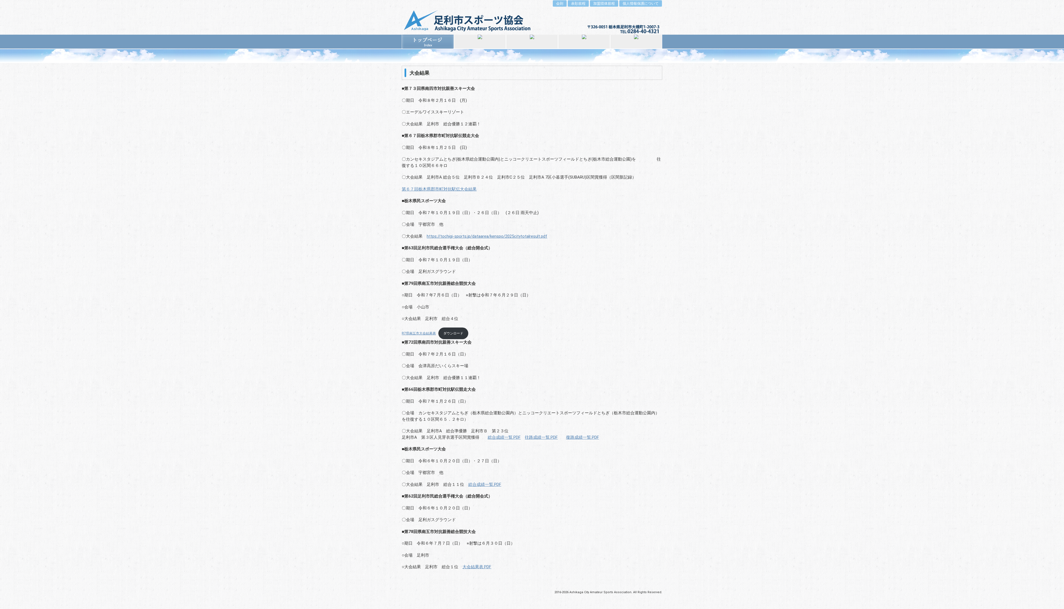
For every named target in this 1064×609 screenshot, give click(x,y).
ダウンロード (453, 333)
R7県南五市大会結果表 (419, 333)
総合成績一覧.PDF (504, 437)
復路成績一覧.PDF (582, 437)
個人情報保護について (641, 3)
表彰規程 (578, 3)
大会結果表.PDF (476, 566)
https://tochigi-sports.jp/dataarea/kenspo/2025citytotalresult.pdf (487, 236)
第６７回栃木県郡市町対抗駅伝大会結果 (439, 189)
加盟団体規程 (604, 3)
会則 (559, 3)
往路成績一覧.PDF (541, 437)
